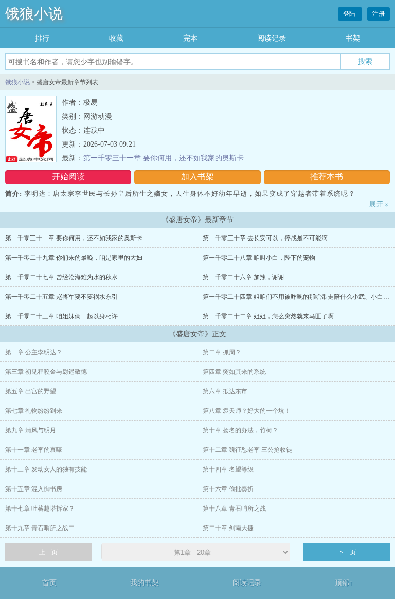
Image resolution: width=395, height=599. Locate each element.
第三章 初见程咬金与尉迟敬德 (46, 371)
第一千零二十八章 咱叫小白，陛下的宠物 (259, 257)
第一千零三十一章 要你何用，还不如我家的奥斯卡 (163, 158)
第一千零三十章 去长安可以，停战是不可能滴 (265, 238)
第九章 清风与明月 (30, 430)
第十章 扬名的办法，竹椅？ (240, 430)
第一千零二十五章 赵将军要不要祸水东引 (61, 296)
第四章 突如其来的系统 (234, 371)
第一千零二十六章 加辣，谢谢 (243, 277)
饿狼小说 (34, 14)
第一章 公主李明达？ (33, 352)
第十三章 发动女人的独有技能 (46, 469)
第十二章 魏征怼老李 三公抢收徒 (247, 449)
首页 (49, 583)
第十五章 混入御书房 (33, 489)
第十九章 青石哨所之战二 (40, 528)
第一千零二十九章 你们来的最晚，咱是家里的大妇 (73, 257)
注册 (378, 13)
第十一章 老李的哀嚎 (33, 449)
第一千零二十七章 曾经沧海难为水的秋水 (61, 277)
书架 (353, 38)
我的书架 (144, 583)
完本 (190, 38)
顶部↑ (344, 583)
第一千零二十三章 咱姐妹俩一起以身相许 (61, 316)
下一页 (346, 552)
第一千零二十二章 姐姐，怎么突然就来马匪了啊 (268, 316)
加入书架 (197, 176)
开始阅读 (68, 176)
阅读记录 (271, 38)
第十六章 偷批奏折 (228, 489)
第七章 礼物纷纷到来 (33, 410)
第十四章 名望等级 (228, 469)
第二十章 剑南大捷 (228, 528)
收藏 (116, 38)
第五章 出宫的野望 (30, 391)
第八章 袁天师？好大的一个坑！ (247, 410)
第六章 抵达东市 (225, 391)
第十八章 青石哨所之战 (234, 508)
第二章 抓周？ (222, 352)
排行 (42, 38)
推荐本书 (326, 176)
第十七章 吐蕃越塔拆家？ (40, 508)
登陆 (350, 13)
